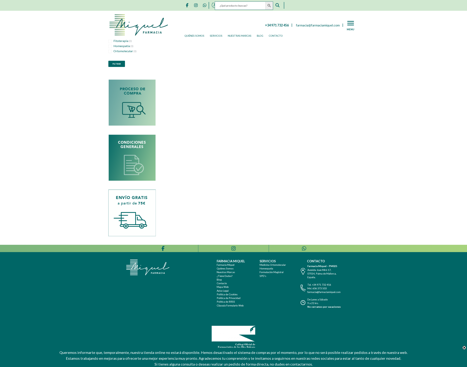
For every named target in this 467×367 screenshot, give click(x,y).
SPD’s (263, 276)
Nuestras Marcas (239, 35)
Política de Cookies (227, 294)
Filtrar (117, 64)
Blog (260, 35)
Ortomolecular (124, 51)
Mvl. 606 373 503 (317, 288)
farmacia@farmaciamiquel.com (324, 292)
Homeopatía (123, 46)
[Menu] (350, 23)
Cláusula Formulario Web (230, 305)
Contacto (276, 35)
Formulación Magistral (271, 272)
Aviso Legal (223, 290)
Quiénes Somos (194, 35)
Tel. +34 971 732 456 (319, 284)
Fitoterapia (122, 41)
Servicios (216, 35)
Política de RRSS (226, 301)
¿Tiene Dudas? (225, 276)
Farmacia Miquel (225, 264)
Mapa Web (223, 286)
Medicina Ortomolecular (273, 264)
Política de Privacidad (228, 298)
